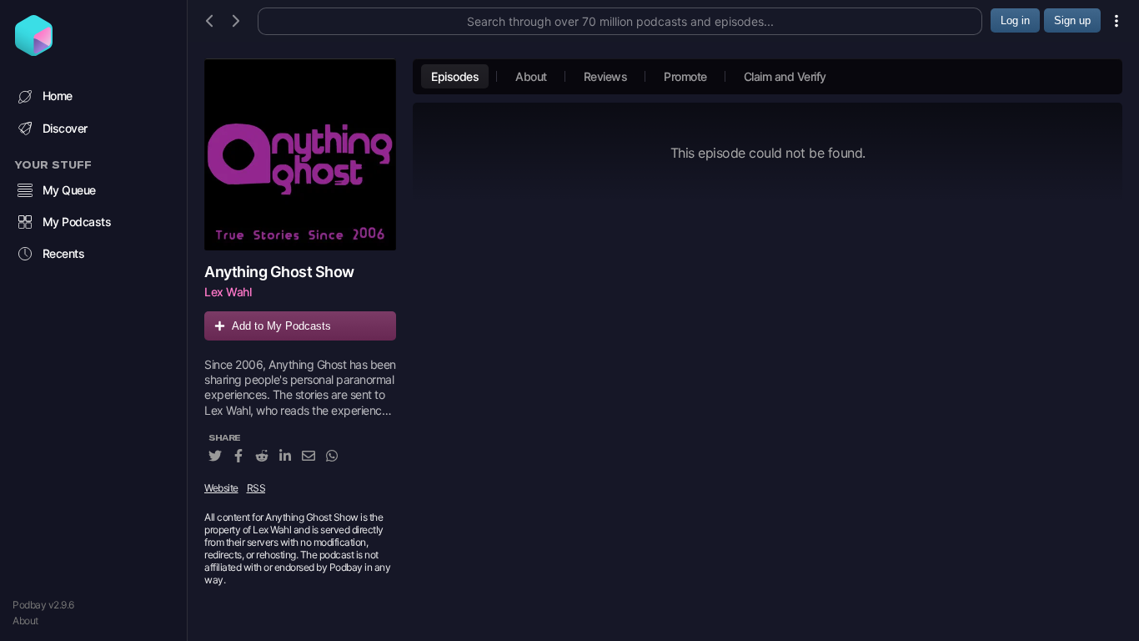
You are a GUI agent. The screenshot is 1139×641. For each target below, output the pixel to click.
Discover (65, 128)
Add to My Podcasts (281, 326)
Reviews (606, 76)
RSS (256, 488)
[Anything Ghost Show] (300, 154)
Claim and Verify (785, 76)
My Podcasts (77, 222)
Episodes (455, 76)
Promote (685, 76)
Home (58, 95)
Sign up (1072, 20)
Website (221, 488)
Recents (64, 253)
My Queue (69, 190)
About (25, 620)
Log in (1015, 20)
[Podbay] (34, 51)
